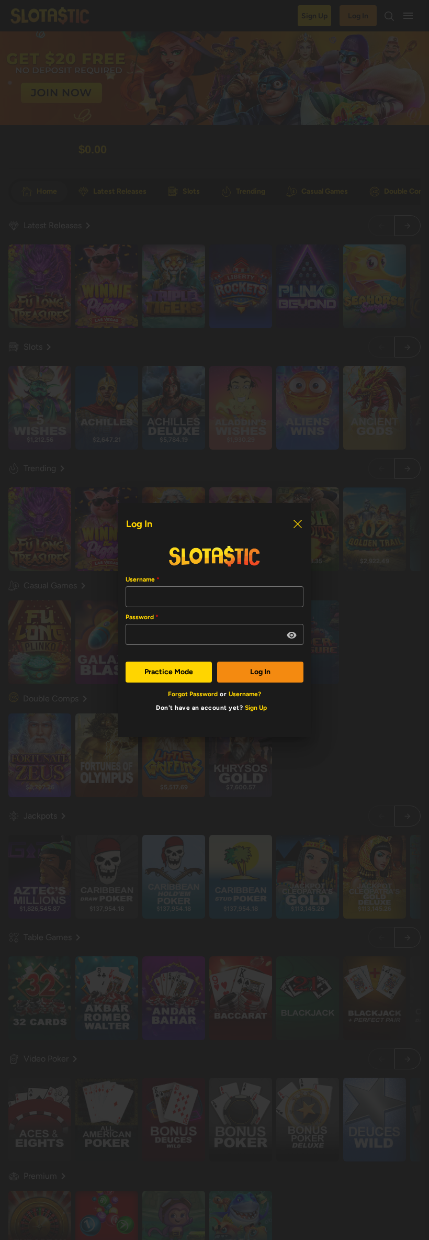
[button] (292, 635)
